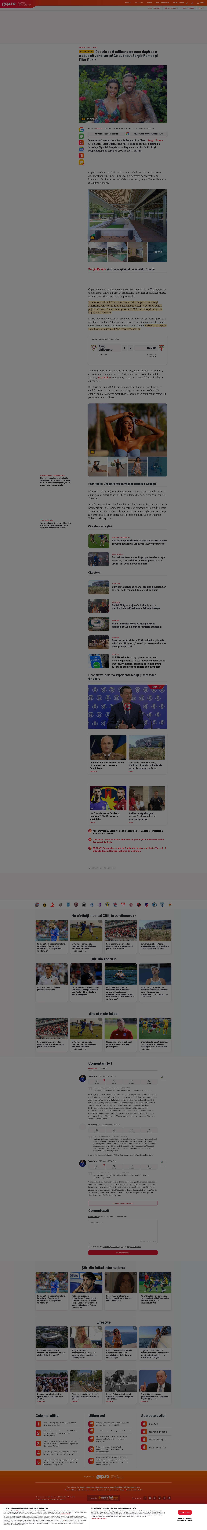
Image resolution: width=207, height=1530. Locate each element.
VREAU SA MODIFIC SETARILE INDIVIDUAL (185, 1519)
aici (64, 1520)
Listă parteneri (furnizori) (99, 1518)
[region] (103, 1517)
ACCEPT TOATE (185, 1512)
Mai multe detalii (65, 1513)
